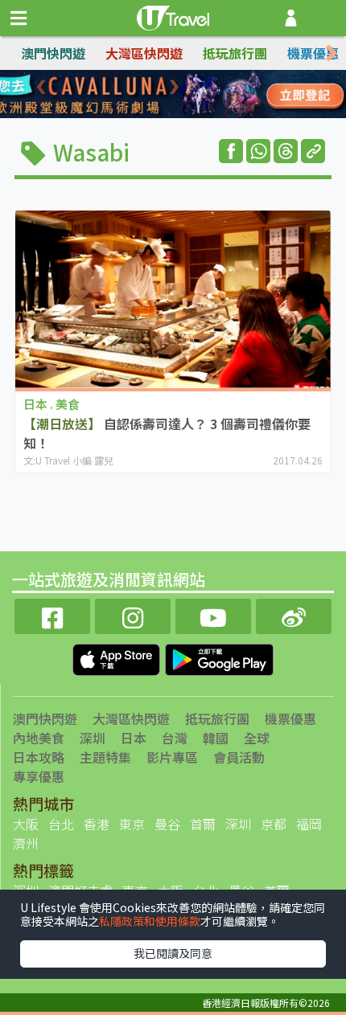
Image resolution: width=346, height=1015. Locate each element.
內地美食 (38, 737)
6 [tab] (161, 114)
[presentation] (331, 53)
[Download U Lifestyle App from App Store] (118, 658)
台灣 (174, 737)
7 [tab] (185, 114)
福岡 (309, 823)
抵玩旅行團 (235, 53)
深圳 (92, 737)
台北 (61, 823)
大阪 (26, 823)
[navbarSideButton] (18, 18)
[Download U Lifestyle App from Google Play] (219, 658)
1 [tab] (137, 95)
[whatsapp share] (258, 151)
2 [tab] (161, 95)
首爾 (203, 823)
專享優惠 (38, 776)
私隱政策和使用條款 (149, 921)
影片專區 (172, 757)
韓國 (216, 737)
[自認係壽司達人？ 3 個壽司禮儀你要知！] (173, 299)
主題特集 (105, 757)
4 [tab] (209, 95)
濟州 (26, 843)
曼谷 (167, 823)
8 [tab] (209, 114)
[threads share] (286, 151)
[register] (291, 18)
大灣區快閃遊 (144, 53)
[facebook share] (231, 151)
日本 (133, 737)
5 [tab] (137, 114)
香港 (96, 823)
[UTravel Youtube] (213, 614)
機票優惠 (313, 53)
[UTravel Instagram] (133, 614)
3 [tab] (185, 95)
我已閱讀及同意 (173, 953)
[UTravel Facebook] (52, 614)
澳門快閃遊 (53, 53)
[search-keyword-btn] (324, 18)
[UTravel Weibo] (293, 614)
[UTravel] (173, 16)
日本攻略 (38, 757)
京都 (273, 823)
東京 (132, 823)
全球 (257, 737)
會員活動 (239, 757)
